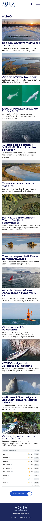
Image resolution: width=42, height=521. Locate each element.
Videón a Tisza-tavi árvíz (19, 77)
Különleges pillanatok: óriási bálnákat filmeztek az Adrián (19, 147)
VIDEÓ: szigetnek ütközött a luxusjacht (17, 365)
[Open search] (32, 4)
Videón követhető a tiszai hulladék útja (20, 437)
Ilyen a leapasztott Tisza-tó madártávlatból (20, 258)
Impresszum (25, 514)
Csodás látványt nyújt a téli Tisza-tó (21, 44)
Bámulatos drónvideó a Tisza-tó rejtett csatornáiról (18, 220)
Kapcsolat (16, 514)
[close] (38, 4)
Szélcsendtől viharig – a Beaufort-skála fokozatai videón (19, 400)
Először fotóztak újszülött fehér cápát (20, 110)
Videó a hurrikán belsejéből (13, 328)
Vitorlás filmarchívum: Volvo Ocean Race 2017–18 (20, 293)
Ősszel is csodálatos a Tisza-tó (18, 185)
